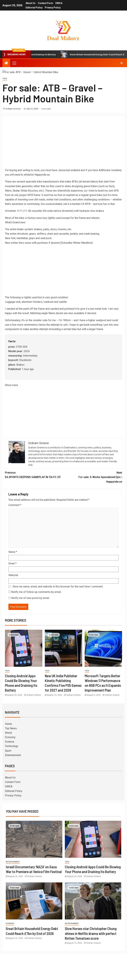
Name (12, 552)
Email (12, 563)
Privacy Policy (53, 7)
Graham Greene (13, 109)
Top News (11, 728)
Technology (11, 746)
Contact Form (45, 3)
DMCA (58, 3)
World (8, 732)
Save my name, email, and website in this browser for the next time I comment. (58, 586)
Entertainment (13, 755)
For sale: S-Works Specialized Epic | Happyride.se (100, 477)
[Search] (122, 63)
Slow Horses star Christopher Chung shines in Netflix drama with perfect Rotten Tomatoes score (91, 933)
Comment (14, 505)
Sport (8, 750)
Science (9, 741)
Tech (4, 78)
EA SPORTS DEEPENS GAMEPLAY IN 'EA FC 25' (33, 475)
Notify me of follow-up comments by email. (36, 591)
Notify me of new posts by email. (30, 598)
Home (8, 723)
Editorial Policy (34, 7)
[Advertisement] (63, 143)
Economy (10, 737)
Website (13, 575)
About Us (31, 3)
